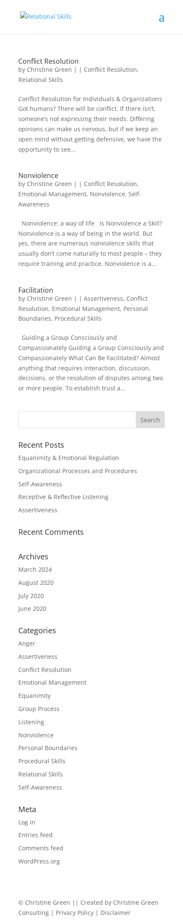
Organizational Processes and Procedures (77, 471)
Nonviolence (38, 175)
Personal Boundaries (47, 748)
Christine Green (49, 69)
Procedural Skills (78, 318)
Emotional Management (52, 194)
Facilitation (35, 290)
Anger (26, 643)
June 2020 (32, 608)
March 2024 (35, 569)
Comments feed (40, 848)
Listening (31, 722)
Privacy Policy (75, 913)
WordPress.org (39, 861)
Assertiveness (103, 298)
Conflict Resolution (48, 61)
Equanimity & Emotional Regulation (68, 458)
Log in (26, 822)
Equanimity (34, 695)
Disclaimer (115, 913)
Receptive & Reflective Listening (63, 497)
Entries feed (35, 835)
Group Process (39, 709)
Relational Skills (40, 80)
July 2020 (31, 596)
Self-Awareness (40, 484)
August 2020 (36, 583)
